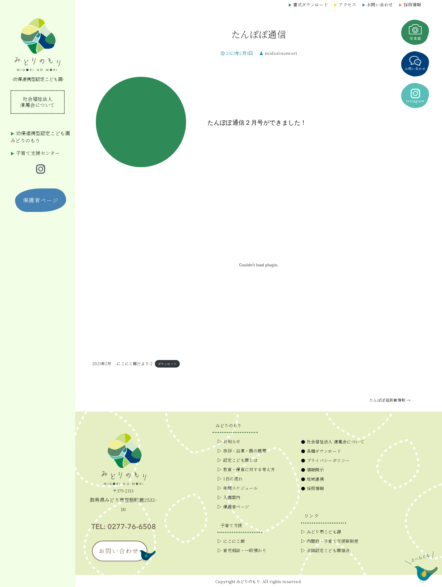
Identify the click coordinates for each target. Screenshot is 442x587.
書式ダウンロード (308, 5)
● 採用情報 (312, 488)
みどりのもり (228, 425)
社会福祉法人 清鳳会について (37, 101)
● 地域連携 (312, 479)
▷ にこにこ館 (231, 541)
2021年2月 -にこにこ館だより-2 (122, 363)
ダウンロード (167, 364)
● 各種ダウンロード (321, 451)
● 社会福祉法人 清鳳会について (332, 442)
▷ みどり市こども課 (321, 532)
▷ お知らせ (228, 441)
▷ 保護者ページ (233, 507)
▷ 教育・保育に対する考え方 (246, 469)
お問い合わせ (377, 5)
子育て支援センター (35, 153)
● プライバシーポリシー (325, 460)
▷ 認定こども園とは (237, 460)
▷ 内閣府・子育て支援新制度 (329, 541)
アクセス (345, 5)
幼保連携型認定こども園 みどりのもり (40, 137)
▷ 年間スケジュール (237, 488)
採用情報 (410, 5)
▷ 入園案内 (228, 497)
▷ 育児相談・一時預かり (241, 550)
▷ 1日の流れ (230, 479)
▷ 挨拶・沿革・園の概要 (241, 451)
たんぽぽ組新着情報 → (389, 400)
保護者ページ (41, 200)
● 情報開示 (312, 470)
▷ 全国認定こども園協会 (325, 550)
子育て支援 (231, 525)
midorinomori (281, 53)
